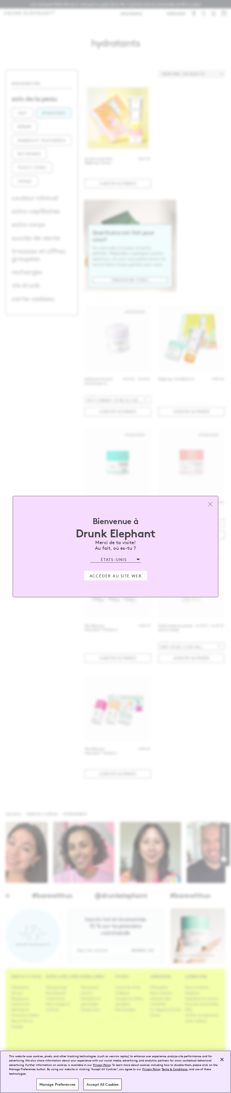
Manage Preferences (57, 1084)
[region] (115, 1071)
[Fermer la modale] (210, 504)
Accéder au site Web (116, 575)
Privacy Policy (102, 1065)
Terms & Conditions (175, 1069)
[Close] (222, 1059)
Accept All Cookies (102, 1084)
